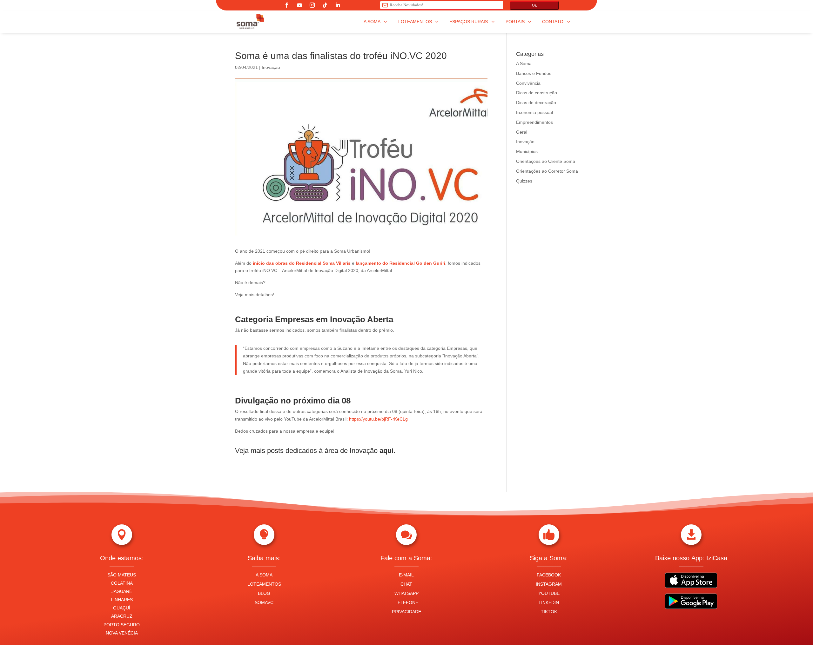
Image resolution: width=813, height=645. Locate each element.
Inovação (271, 67)
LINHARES (122, 599)
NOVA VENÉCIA (122, 632)
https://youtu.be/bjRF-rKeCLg (378, 419)
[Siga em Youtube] (299, 5)
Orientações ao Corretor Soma (547, 171)
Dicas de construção (536, 92)
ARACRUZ (121, 616)
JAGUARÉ (121, 591)
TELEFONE (406, 602)
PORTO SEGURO (122, 624)
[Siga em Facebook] (287, 5)
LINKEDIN (549, 602)
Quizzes (524, 180)
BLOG (264, 593)
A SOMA (264, 574)
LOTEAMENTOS (264, 584)
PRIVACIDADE (406, 611)
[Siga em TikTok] (325, 5)
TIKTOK (549, 611)
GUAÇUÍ (121, 607)
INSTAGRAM (549, 584)
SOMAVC (264, 602)
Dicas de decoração (536, 102)
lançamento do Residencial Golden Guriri (400, 263)
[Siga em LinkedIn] (338, 5)
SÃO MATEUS (121, 574)
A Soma (524, 63)
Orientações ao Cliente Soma (545, 161)
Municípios (527, 151)
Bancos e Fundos (533, 73)
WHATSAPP (406, 593)
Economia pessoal (534, 112)
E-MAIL (406, 574)
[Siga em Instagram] (312, 5)
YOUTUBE (549, 593)
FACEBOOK (549, 574)
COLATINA (122, 583)
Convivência (528, 83)
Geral (521, 132)
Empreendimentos (534, 122)
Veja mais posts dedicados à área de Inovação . (316, 451)
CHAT (406, 584)
